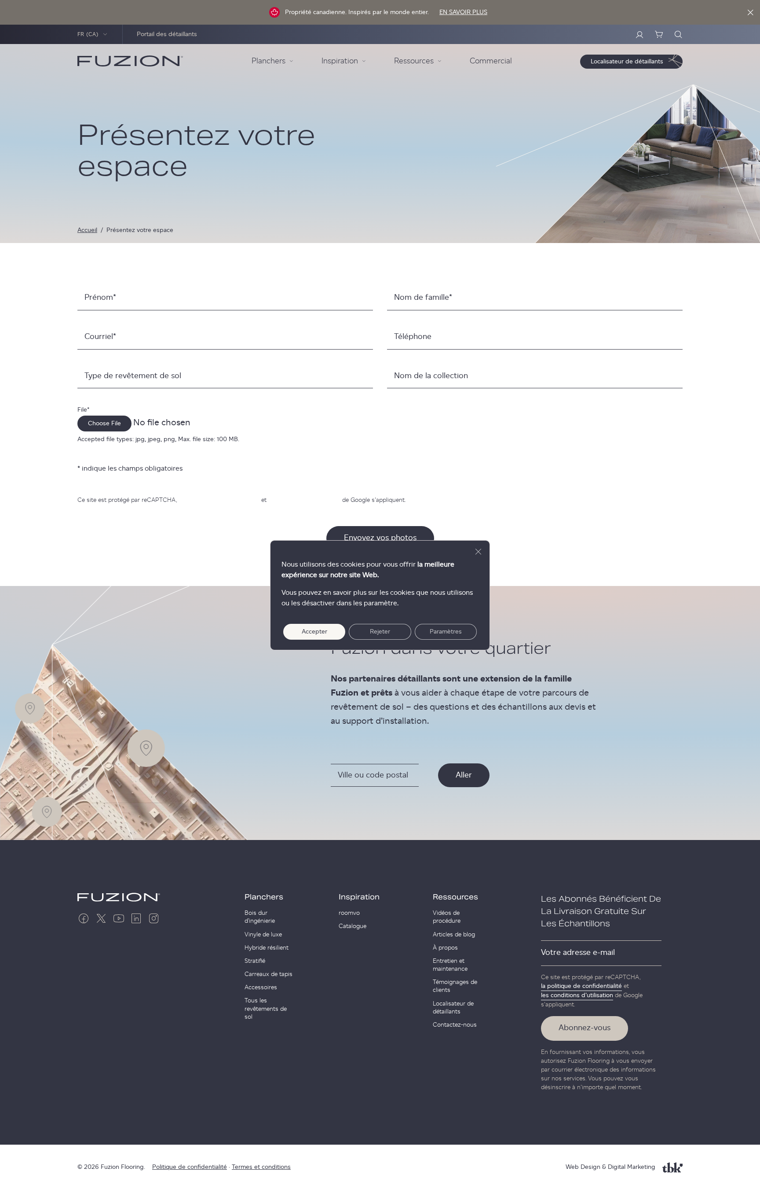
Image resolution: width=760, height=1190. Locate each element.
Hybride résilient (267, 948)
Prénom (100, 298)
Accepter (314, 632)
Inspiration (359, 897)
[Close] (750, 12)
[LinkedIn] (136, 918)
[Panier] (658, 34)
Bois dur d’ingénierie (260, 917)
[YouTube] (119, 918)
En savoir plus (463, 12)
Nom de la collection (431, 376)
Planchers (264, 897)
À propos (445, 948)
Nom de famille (423, 298)
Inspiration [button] (340, 61)
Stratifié (255, 961)
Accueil (87, 230)
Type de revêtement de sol (132, 376)
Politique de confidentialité (189, 1167)
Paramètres (446, 632)
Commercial (491, 61)
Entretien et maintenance (450, 965)
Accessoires (261, 987)
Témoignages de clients (455, 986)
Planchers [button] (268, 61)
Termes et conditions (261, 1167)
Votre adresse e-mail (578, 953)
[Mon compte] (639, 34)
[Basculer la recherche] (678, 34)
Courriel (100, 337)
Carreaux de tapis (268, 974)
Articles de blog (454, 935)
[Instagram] (154, 918)
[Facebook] (83, 918)
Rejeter (380, 632)
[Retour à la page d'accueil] (130, 61)
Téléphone (412, 337)
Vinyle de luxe (263, 935)
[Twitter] (101, 918)
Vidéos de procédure (446, 917)
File (83, 410)
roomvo (349, 913)
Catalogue (352, 926)
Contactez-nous (455, 1025)
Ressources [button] (414, 61)
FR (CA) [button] (88, 34)
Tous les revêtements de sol (266, 1009)
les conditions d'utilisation (304, 500)
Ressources (455, 897)
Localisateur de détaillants (453, 1008)
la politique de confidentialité (219, 500)
